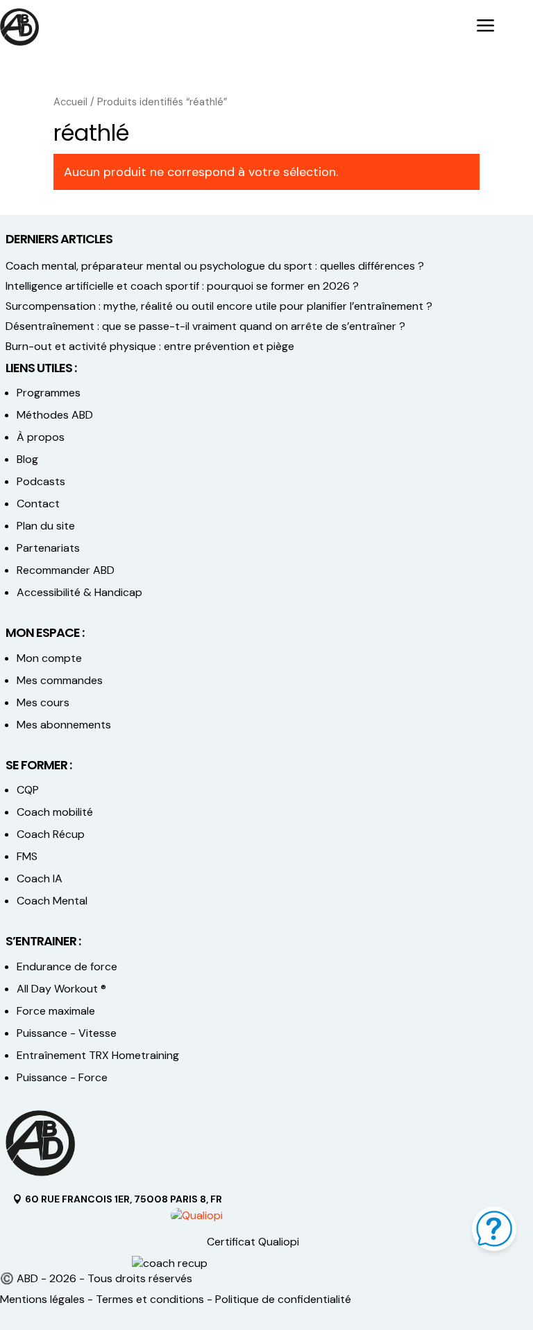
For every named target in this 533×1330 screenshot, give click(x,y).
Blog (27, 459)
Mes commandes (60, 680)
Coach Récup (51, 834)
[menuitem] (486, 27)
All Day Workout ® (61, 988)
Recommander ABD (66, 570)
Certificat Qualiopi (253, 1241)
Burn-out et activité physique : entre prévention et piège (150, 346)
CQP (28, 789)
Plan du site (46, 525)
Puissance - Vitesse (67, 1033)
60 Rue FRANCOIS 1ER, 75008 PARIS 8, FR (123, 1199)
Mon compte (49, 658)
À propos (41, 437)
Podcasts (41, 481)
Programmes (49, 392)
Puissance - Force (62, 1077)
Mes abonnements (64, 724)
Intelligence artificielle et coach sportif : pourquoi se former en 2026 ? (182, 286)
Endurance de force (67, 966)
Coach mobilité (55, 812)
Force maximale (56, 1011)
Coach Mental (52, 900)
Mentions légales (42, 1299)
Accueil (70, 102)
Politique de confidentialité (283, 1299)
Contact (38, 503)
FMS (27, 856)
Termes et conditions (150, 1299)
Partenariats (48, 548)
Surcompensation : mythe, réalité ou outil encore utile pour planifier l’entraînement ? (219, 306)
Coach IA (39, 878)
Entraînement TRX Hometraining (98, 1055)
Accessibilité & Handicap (81, 592)
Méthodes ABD (55, 415)
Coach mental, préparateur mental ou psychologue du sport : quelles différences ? (215, 266)
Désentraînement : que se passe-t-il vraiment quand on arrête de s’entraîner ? (205, 326)
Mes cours (43, 702)
